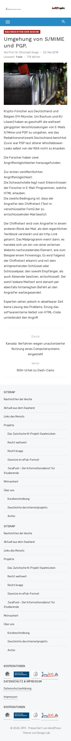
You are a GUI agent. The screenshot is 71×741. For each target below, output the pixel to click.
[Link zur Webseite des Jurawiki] (49, 677)
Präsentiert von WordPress (44, 728)
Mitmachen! (11, 481)
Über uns (9, 490)
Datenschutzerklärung (17, 688)
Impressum (10, 697)
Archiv (11, 516)
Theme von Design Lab (36, 733)
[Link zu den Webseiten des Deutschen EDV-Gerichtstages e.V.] (35, 677)
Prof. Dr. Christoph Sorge (24, 52)
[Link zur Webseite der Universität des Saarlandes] (7, 677)
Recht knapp (15, 451)
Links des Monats (14, 416)
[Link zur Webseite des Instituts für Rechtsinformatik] (21, 677)
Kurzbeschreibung (19, 499)
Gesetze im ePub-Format (23, 459)
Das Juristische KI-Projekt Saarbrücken (31, 433)
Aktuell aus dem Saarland (19, 408)
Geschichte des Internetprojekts (28, 507)
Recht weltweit (17, 442)
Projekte (9, 425)
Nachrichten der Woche (22, 32)
